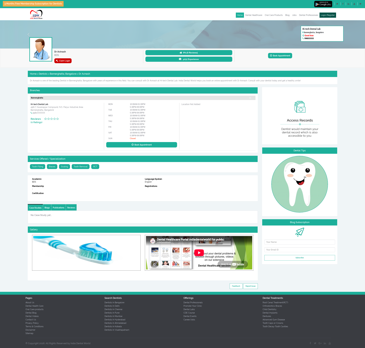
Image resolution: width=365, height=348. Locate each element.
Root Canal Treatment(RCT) (275, 302)
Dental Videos (32, 316)
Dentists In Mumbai (113, 316)
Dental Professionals (308, 15)
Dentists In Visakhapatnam (117, 330)
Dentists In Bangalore (114, 302)
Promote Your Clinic (192, 306)
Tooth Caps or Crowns (273, 323)
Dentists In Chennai (113, 309)
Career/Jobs (189, 319)
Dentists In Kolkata (113, 326)
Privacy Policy (32, 323)
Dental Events (189, 316)
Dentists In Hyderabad (115, 319)
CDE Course (189, 313)
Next (140, 253)
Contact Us (31, 319)
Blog (287, 15)
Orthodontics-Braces (272, 306)
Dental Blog (31, 313)
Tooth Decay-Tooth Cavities (275, 326)
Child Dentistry (269, 309)
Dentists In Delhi (112, 306)
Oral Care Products (274, 15)
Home (240, 15)
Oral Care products (34, 309)
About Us (30, 302)
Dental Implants (270, 313)
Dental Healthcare (253, 15)
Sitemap (29, 333)
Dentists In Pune (112, 313)
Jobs (294, 15)
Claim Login (64, 61)
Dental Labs (189, 309)
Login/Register (328, 15)
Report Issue (251, 286)
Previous (32, 253)
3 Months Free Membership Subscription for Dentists (33, 3)
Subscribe (300, 258)
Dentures (267, 316)
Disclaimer (30, 330)
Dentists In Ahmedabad (115, 323)
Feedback (236, 286)
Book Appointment (281, 55)
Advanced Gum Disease (274, 319)
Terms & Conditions (34, 326)
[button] (27, 34)
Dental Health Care (34, 306)
